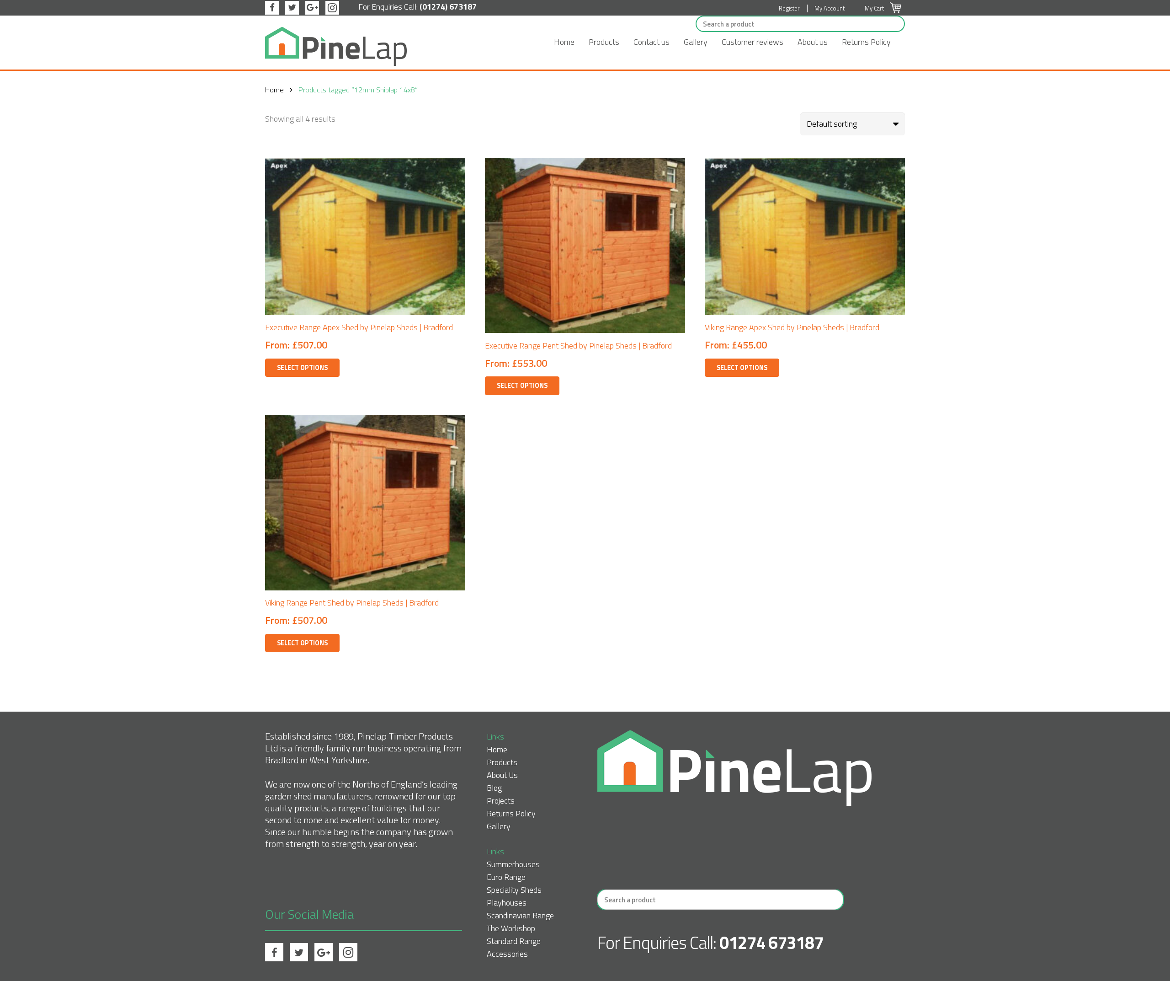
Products (604, 42)
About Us (502, 775)
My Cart (875, 8)
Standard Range (514, 941)
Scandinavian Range (520, 915)
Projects (501, 800)
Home (564, 42)
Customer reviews (752, 42)
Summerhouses (513, 864)
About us (813, 42)
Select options (302, 368)
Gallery (695, 42)
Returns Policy (866, 42)
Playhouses (506, 902)
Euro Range (506, 877)
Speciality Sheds (514, 890)
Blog (494, 788)
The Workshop (511, 928)
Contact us (651, 42)
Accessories (507, 954)
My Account (829, 8)
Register (789, 8)
